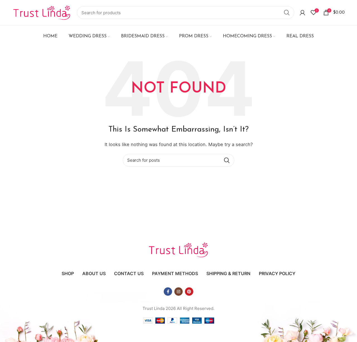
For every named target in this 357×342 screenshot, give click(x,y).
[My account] (302, 12)
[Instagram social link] (178, 291)
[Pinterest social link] (189, 291)
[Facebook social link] (168, 291)
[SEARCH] (287, 12)
